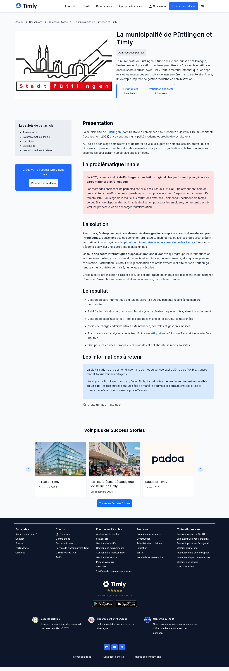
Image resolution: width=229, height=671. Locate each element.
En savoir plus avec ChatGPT (192, 534)
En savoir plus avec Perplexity (193, 538)
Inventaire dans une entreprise (193, 552)
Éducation (142, 547)
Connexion (159, 6)
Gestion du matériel (187, 547)
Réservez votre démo (43, 183)
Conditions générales (114, 656)
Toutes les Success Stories (114, 503)
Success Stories (58, 22)
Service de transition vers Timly (72, 547)
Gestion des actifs (106, 543)
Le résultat (29, 145)
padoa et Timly (156, 482)
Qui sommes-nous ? (26, 534)
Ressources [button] (103, 6)
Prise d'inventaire (105, 561)
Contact (19, 538)
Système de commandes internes (114, 571)
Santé (140, 552)
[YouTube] (114, 647)
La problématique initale (36, 136)
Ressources (35, 22)
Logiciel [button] (70, 6)
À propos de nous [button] (129, 6)
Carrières (20, 552)
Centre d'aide (63, 538)
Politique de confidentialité (147, 656)
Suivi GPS (101, 566)
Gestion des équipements (110, 547)
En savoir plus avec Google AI (193, 543)
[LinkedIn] (107, 647)
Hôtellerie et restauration (150, 557)
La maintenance (185, 566)
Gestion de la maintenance (110, 552)
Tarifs (86, 6)
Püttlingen (114, 132)
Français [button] (206, 6)
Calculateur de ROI (66, 552)
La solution (29, 141)
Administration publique (131, 52)
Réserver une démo (183, 6)
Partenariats (22, 547)
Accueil (19, 22)
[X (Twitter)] (122, 647)
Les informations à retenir (37, 150)
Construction (143, 538)
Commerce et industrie (149, 534)
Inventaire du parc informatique (193, 557)
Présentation (30, 132)
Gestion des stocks (106, 557)
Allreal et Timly (49, 482)
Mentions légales (82, 656)
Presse (19, 543)
